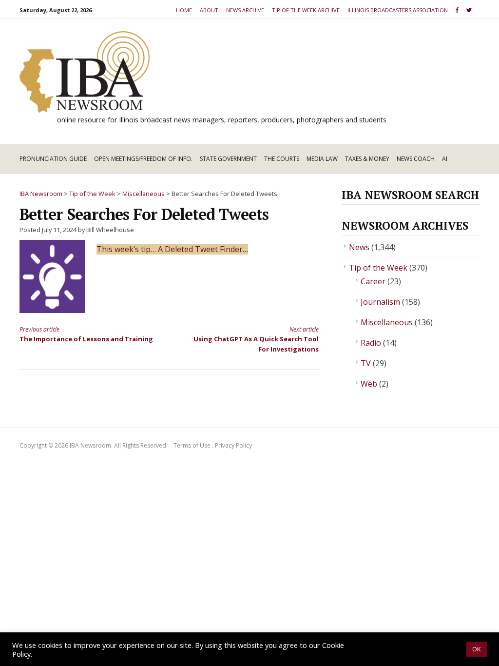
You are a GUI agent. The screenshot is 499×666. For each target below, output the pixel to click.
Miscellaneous (387, 322)
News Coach (416, 159)
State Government (228, 159)
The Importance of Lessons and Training (86, 334)
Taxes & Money (367, 159)
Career (373, 281)
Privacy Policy (233, 445)
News (359, 247)
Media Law (322, 159)
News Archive (245, 10)
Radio (371, 342)
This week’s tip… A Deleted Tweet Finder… (172, 249)
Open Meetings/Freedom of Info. (143, 159)
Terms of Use (192, 445)
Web (369, 383)
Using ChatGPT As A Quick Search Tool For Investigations (255, 339)
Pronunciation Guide (53, 159)
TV (366, 363)
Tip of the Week (378, 267)
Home (184, 10)
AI (444, 159)
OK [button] (476, 649)
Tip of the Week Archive (306, 10)
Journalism (380, 301)
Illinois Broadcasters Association (397, 10)
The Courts (281, 159)
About (209, 10)
